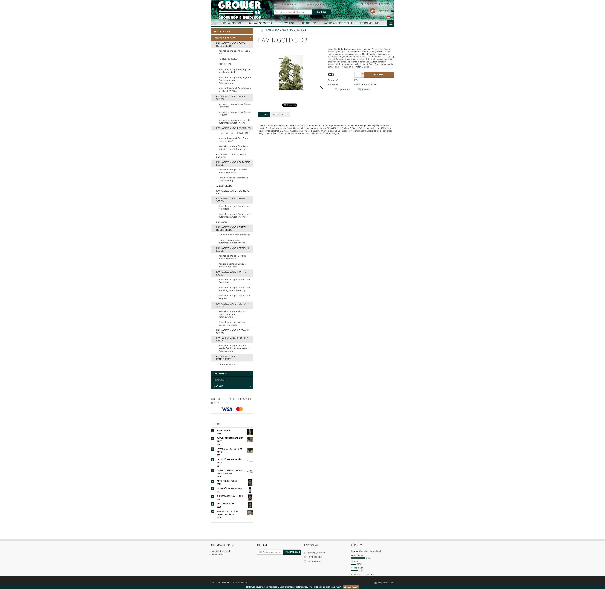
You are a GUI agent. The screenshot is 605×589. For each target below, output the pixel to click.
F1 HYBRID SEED (228, 59)
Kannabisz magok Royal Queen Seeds (231, 44)
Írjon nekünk (369, 23)
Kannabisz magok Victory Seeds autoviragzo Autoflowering (232, 314)
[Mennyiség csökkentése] (362, 75)
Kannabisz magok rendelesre (227, 358)
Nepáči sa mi (357, 568)
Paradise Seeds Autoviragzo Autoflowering (233, 179)
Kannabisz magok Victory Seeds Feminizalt (232, 323)
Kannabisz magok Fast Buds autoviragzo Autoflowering (233, 147)
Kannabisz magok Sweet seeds (231, 200)
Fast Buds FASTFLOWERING (234, 133)
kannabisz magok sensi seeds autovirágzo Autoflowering (234, 121)
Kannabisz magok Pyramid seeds (232, 331)
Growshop (287, 23)
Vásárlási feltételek (338, 23)
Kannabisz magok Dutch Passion (231, 156)
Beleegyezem (351, 587)
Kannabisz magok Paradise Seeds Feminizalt (233, 171)
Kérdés (366, 89)
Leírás (264, 114)
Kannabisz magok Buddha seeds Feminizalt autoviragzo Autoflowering (234, 348)
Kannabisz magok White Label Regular (234, 297)
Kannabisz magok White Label (231, 273)
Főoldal (215, 23)
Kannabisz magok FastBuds (233, 128)
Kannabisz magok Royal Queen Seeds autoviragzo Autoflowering (235, 80)
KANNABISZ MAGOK (260, 23)
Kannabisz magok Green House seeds (231, 228)
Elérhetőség (217, 554)
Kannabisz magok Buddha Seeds (232, 339)
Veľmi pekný (357, 555)
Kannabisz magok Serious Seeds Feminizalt (232, 257)
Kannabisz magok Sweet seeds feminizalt (235, 207)
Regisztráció (386, 4)
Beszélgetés (280, 114)
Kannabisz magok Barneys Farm (232, 192)
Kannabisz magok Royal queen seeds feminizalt (235, 71)
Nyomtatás (344, 89)
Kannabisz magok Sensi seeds (230, 98)
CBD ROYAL (225, 64)
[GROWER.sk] (241, 10)
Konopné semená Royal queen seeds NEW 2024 (235, 89)
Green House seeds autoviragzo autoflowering (232, 241)
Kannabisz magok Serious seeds (232, 249)
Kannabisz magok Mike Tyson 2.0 (234, 52)
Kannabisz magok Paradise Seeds (233, 163)
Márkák (218, 386)
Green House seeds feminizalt (234, 234)
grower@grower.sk (316, 552)
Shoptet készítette (386, 583)
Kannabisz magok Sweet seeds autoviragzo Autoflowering (235, 215)
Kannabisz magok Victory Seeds (232, 305)
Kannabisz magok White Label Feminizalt (234, 281)
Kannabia (222, 222)
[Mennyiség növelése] (362, 73)
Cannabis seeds (227, 364)
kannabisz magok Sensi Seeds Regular (235, 113)
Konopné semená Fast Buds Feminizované (233, 139)
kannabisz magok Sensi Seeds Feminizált (235, 105)
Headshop (309, 23)
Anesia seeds (224, 186)
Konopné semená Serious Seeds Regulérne (232, 265)
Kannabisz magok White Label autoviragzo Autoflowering (234, 289)
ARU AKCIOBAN (231, 23)
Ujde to (354, 561)
